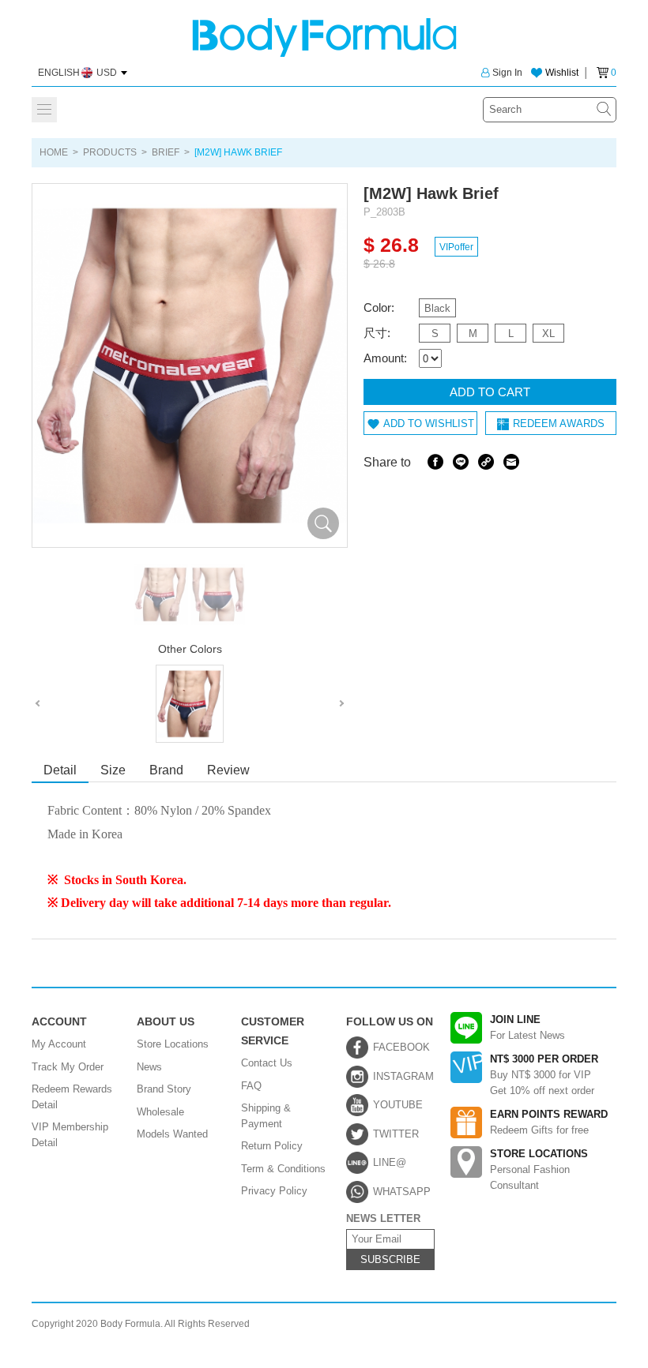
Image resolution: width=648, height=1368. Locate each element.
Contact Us (266, 1063)
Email (511, 462)
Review (228, 770)
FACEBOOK (401, 1047)
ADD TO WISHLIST (428, 423)
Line (461, 462)
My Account (59, 1044)
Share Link (486, 462)
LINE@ (389, 1162)
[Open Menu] (44, 109)
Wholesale (160, 1112)
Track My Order (68, 1067)
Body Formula (324, 37)
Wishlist (561, 72)
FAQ (251, 1086)
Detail (60, 770)
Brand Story (164, 1089)
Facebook (435, 462)
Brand (166, 770)
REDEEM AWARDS (559, 423)
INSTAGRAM (403, 1076)
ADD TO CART (490, 392)
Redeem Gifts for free (549, 1122)
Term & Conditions (283, 1169)
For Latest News (527, 1027)
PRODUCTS (110, 152)
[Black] (190, 704)
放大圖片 (323, 523)
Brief (165, 152)
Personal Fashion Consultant (539, 1169)
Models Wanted (172, 1134)
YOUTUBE (398, 1105)
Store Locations (173, 1044)
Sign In (507, 72)
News (149, 1067)
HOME (54, 152)
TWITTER (396, 1134)
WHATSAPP (402, 1191)
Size (113, 770)
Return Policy (272, 1146)
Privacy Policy (274, 1191)
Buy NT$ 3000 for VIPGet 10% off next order (544, 1074)
